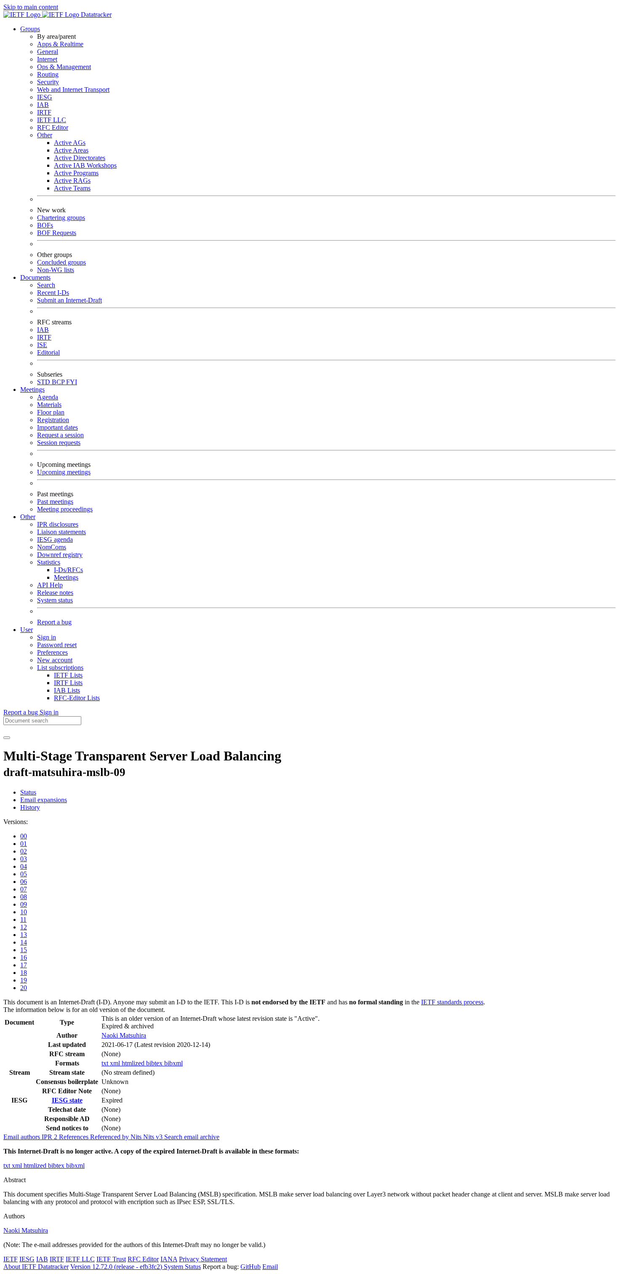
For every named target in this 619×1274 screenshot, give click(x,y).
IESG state (67, 1100)
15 (23, 949)
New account (54, 660)
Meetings (66, 577)
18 (23, 972)
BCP (59, 381)
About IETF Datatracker (36, 1266)
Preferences (52, 652)
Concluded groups (61, 262)
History (30, 807)
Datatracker (95, 14)
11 (23, 919)
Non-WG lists (55, 269)
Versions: (15, 821)
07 (23, 889)
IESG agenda (55, 539)
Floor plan (50, 412)
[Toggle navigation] (6, 737)
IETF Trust (111, 1259)
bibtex (155, 1063)
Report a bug (54, 622)
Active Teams (72, 188)
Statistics (48, 562)
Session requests (58, 442)
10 (23, 911)
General (47, 51)
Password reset (57, 644)
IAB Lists (67, 690)
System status (55, 600)
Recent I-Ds (53, 292)
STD (44, 381)
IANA (168, 1259)
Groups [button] (30, 28)
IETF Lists (68, 675)
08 (23, 896)
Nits (137, 1136)
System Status (182, 1266)
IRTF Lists (68, 682)
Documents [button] (35, 277)
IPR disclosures (57, 524)
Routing (48, 74)
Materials (49, 404)
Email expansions (43, 799)
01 (23, 843)
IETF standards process (452, 1002)
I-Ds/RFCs (68, 569)
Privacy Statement (203, 1259)
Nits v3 (153, 1136)
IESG (44, 97)
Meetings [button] (32, 389)
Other (44, 135)
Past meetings (55, 501)
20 (23, 987)
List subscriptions (60, 667)
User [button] (26, 629)
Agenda (47, 397)
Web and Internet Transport (73, 89)
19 (23, 980)
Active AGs (69, 142)
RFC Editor (52, 127)
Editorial (48, 352)
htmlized (134, 1063)
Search (46, 285)
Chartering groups (61, 217)
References (74, 1136)
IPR (50, 1136)
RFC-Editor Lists (77, 697)
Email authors (22, 1136)
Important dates (57, 427)
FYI (71, 381)
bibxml (173, 1063)
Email (270, 1266)
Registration (53, 419)
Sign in (46, 637)
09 (23, 904)
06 (23, 881)
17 (23, 965)
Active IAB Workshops (85, 165)
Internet (47, 59)
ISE (42, 344)
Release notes (55, 592)
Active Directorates (79, 157)
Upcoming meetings (64, 472)
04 (23, 866)
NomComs (51, 547)
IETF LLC (51, 119)
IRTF (44, 112)
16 (23, 957)
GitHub (250, 1266)
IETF (10, 1259)
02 (23, 851)
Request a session (60, 435)
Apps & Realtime (60, 44)
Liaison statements (61, 531)
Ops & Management (64, 66)
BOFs (45, 225)
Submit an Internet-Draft (69, 300)
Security (48, 82)
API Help (50, 585)
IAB (43, 104)
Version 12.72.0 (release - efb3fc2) (117, 1266)
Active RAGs (72, 180)
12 (23, 927)
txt (105, 1063)
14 (23, 942)
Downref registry (60, 554)
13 (23, 934)
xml (116, 1063)
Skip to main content (30, 7)
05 (23, 874)
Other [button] (27, 516)
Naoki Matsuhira (123, 1035)
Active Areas (71, 150)
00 (23, 836)
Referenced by (110, 1136)
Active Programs (76, 173)
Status (28, 792)
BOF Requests (56, 232)
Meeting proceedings (65, 509)
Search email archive (191, 1136)
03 (23, 858)
